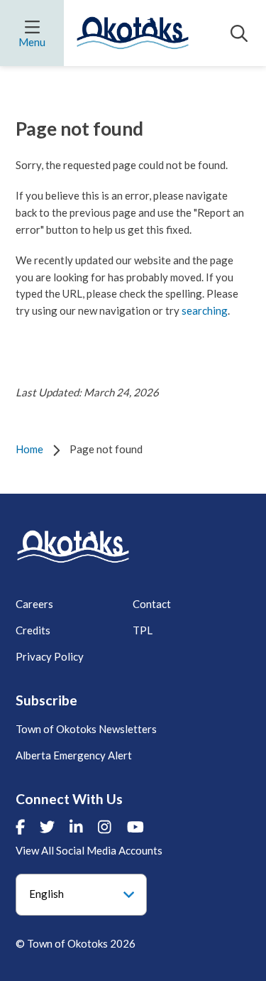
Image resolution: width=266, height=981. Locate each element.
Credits (33, 630)
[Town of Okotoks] (73, 546)
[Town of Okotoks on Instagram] (104, 827)
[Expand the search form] (239, 33)
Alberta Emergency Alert (74, 755)
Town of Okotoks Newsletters (86, 728)
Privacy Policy (50, 656)
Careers (34, 603)
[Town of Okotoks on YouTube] (135, 827)
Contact (152, 603)
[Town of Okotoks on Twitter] (47, 827)
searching (205, 310)
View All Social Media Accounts (89, 850)
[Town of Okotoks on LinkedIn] (76, 827)
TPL (143, 630)
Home (29, 449)
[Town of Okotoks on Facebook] (20, 827)
